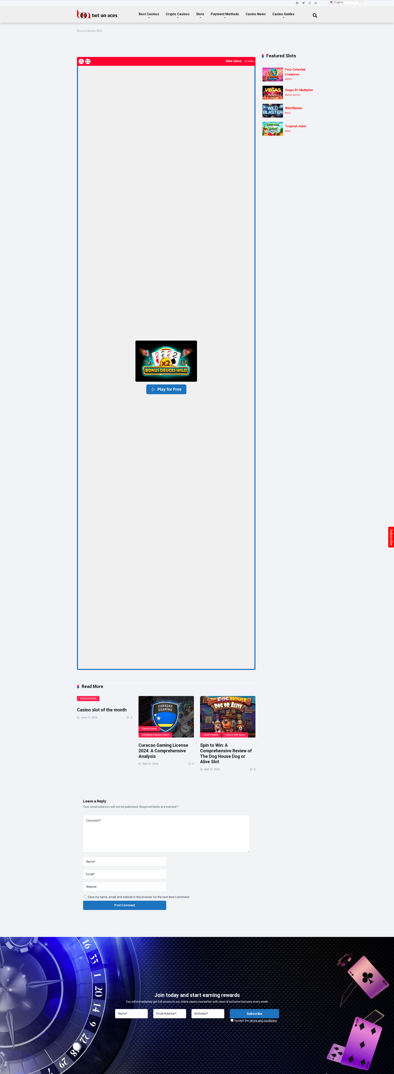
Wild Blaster (293, 108)
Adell (288, 113)
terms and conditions (263, 1020)
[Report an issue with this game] (81, 61)
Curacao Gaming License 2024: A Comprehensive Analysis (163, 751)
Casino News (256, 14)
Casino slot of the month (102, 709)
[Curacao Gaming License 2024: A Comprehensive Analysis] (166, 717)
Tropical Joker (295, 126)
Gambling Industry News (155, 734)
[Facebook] (297, 3)
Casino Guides (283, 14)
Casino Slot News (235, 734)
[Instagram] (310, 3)
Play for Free (169, 389)
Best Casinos (149, 14)
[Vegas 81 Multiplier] (272, 92)
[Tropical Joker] (272, 129)
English (338, 2)
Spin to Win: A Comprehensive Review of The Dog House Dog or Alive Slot (226, 753)
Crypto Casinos (178, 14)
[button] (166, 361)
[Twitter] (303, 3)
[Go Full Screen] (87, 61)
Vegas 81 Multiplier (299, 90)
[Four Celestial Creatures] (272, 74)
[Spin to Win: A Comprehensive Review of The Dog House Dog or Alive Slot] (227, 717)
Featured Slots (88, 698)
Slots (200, 14)
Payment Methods (225, 14)
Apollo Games (292, 95)
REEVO (288, 79)
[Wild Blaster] (272, 111)
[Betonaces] (97, 12)
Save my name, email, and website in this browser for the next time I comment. (139, 897)
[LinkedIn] (316, 3)
